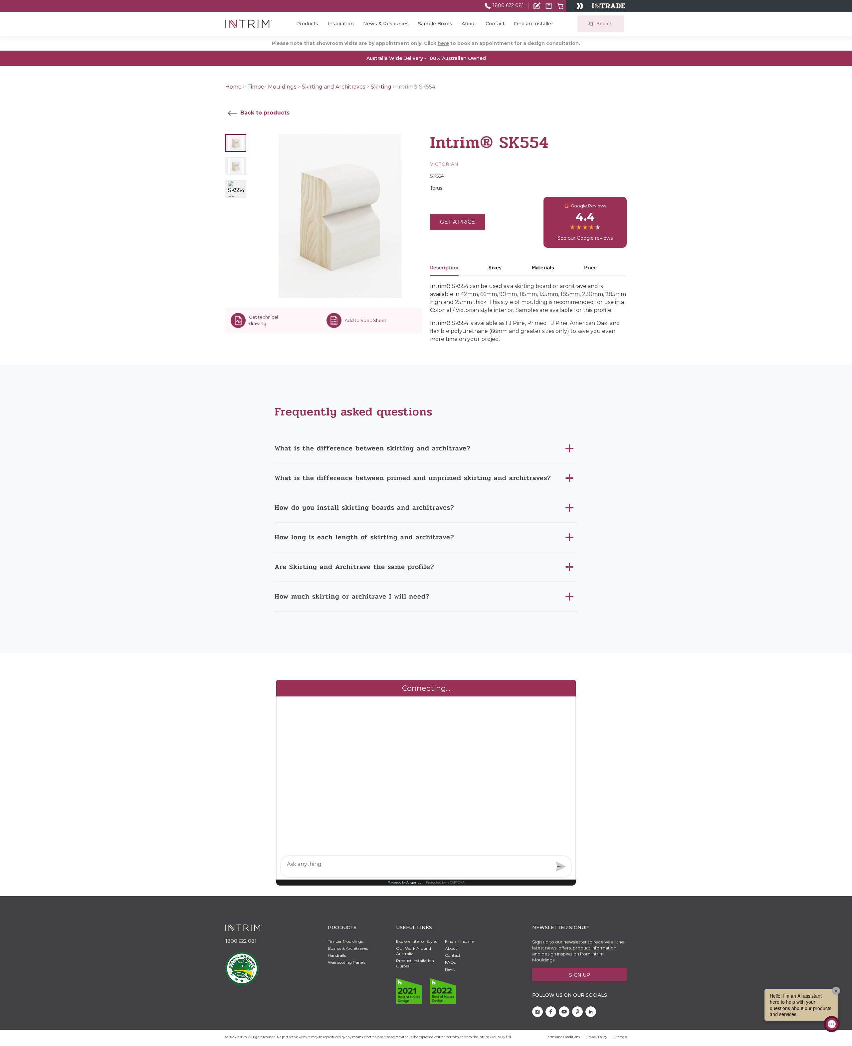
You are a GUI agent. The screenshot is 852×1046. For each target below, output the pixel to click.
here (443, 43)
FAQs (450, 962)
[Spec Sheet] (548, 6)
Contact (495, 24)
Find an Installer (533, 24)
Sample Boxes (435, 24)
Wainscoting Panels (346, 962)
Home (233, 87)
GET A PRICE (457, 222)
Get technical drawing (263, 320)
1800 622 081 (507, 5)
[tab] (459, 269)
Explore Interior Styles (416, 941)
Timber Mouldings (271, 87)
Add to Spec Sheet (365, 320)
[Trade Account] (537, 6)
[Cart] (560, 6)
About (469, 24)
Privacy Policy (596, 1037)
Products (307, 24)
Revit (450, 969)
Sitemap (620, 1037)
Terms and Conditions (563, 1037)
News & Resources (386, 24)
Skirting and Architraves (333, 87)
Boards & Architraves (348, 948)
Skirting (381, 87)
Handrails (337, 955)
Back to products (264, 113)
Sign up (579, 975)
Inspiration (340, 24)
